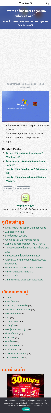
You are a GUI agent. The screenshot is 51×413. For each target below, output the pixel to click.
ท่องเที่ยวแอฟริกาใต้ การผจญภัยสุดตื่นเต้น (24, 267)
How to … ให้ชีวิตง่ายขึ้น (16, 305)
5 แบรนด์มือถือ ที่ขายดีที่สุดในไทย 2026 (22, 255)
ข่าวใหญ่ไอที (10, 325)
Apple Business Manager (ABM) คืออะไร (25, 244)
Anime (8, 297)
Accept (26, 409)
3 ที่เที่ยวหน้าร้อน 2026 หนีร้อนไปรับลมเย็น (24, 279)
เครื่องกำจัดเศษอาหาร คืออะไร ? (19, 271)
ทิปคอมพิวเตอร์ (23, 188)
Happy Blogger (31, 83)
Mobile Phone (12, 313)
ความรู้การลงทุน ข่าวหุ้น (15, 329)
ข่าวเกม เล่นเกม (12, 321)
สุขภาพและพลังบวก (14, 357)
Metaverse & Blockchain (18, 309)
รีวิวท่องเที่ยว (11, 349)
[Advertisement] (25, 56)
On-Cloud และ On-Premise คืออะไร (22, 240)
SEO (7, 317)
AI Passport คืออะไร (14, 232)
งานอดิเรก (9, 337)
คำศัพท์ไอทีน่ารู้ (11, 333)
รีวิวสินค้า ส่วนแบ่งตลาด (15, 353)
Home (15, 21)
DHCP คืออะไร (11, 275)
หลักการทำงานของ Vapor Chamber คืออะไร (25, 228)
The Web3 (25, 3)
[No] (48, 405)
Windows (8, 188)
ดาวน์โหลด (10, 341)
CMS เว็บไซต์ (11, 301)
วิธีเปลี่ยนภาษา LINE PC (16, 236)
